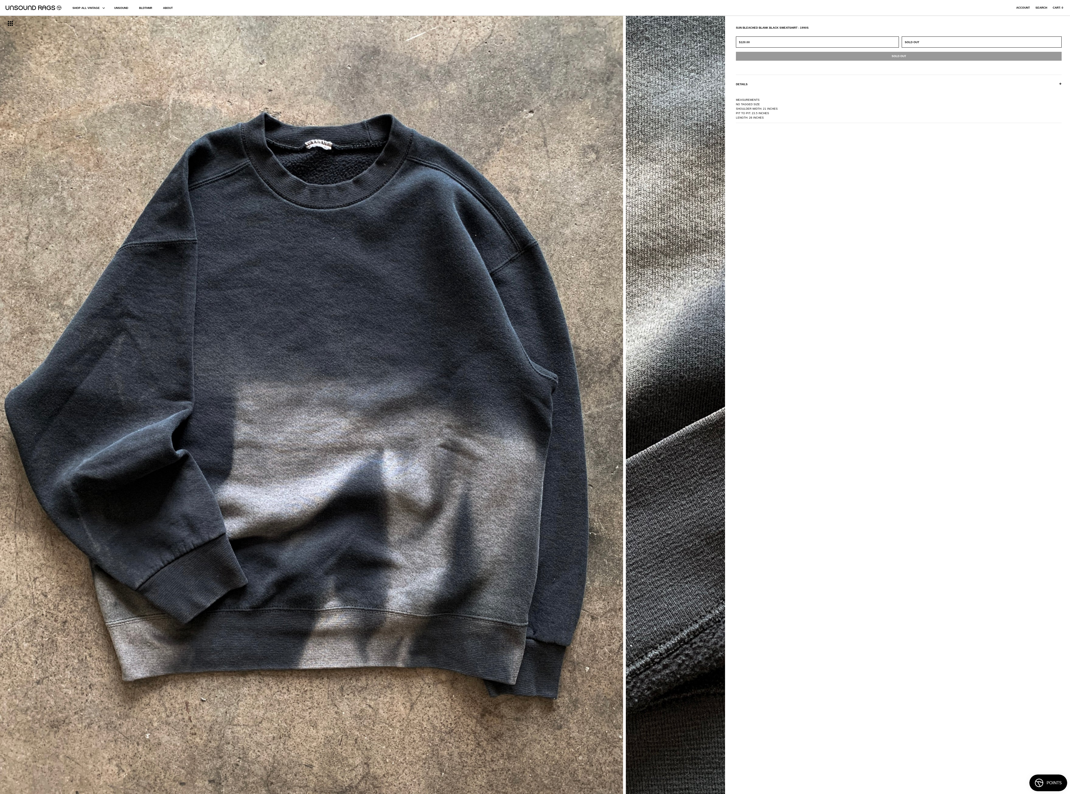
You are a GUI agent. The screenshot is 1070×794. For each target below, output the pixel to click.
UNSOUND (121, 7)
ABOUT (168, 7)
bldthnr (145, 7)
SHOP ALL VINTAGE (86, 7)
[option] (182, 405)
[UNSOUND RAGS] (33, 8)
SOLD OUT (912, 42)
